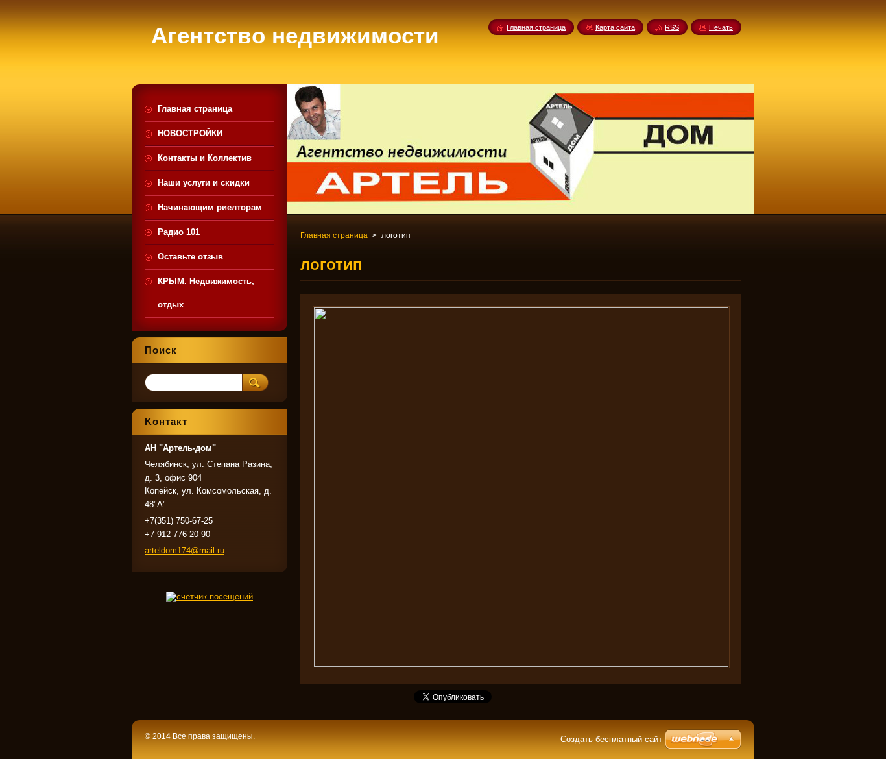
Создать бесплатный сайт (611, 739)
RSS (672, 27)
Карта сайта (615, 27)
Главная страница (334, 235)
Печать (721, 27)
